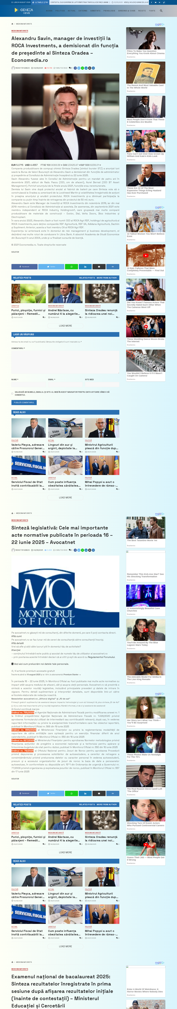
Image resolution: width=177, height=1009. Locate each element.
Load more (65, 325)
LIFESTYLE (15, 306)
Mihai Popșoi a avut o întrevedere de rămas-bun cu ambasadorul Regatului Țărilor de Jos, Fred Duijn (101, 483)
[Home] (12, 24)
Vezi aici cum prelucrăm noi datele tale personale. (41, 663)
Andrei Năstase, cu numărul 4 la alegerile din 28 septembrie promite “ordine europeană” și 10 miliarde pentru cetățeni (65, 312)
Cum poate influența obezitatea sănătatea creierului (63, 483)
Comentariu (18, 348)
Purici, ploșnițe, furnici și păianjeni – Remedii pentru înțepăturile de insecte (28, 312)
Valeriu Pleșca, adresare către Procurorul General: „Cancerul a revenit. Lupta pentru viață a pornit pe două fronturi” (28, 446)
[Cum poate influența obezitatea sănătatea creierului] (65, 465)
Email (51, 379)
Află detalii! (17, 643)
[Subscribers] (155, 2)
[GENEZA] (24, 11)
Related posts (87, 278)
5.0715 (17, 165)
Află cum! (16, 636)
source (15, 251)
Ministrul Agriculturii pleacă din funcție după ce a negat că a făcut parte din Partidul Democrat (101, 446)
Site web (89, 379)
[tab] (87, 278)
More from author (107, 278)
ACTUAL (51, 440)
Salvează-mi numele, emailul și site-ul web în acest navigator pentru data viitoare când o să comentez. (62, 393)
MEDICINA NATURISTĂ (24, 24)
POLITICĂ (14, 440)
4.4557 (31, 165)
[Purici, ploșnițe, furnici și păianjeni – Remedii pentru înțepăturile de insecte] (28, 293)
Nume (14, 379)
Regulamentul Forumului (101, 657)
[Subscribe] (164, 2)
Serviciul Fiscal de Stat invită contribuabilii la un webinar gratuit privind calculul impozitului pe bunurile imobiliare (27, 483)
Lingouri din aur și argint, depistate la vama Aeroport (61, 446)
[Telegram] (159, 2)
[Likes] (151, 2)
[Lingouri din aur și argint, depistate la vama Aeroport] (65, 428)
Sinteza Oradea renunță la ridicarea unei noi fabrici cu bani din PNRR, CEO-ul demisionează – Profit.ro (102, 312)
